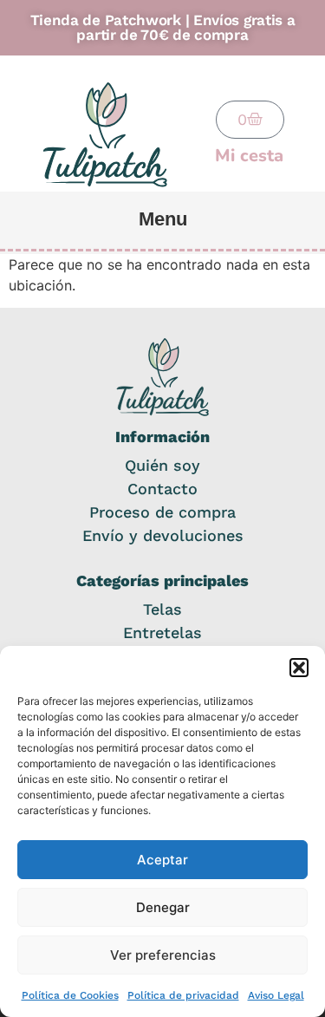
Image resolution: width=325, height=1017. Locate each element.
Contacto (162, 488)
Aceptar (162, 859)
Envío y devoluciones (163, 535)
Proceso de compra (162, 512)
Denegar (163, 907)
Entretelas (162, 632)
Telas (162, 609)
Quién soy (162, 465)
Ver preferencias (163, 955)
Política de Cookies (70, 995)
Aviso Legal (276, 995)
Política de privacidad (183, 995)
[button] (299, 667)
